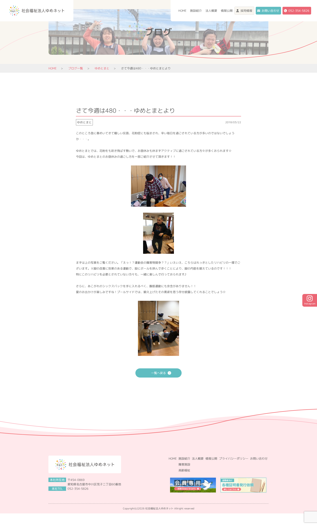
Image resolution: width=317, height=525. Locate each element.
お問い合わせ (270, 11)
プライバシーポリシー (233, 459)
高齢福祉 (184, 470)
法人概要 (211, 11)
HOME (182, 11)
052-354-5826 (298, 11)
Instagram (309, 303)
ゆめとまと (84, 122)
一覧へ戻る (158, 373)
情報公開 (227, 11)
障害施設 (184, 464)
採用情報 (246, 11)
